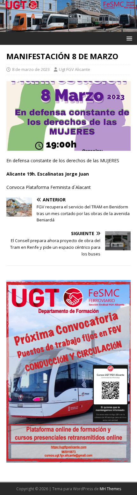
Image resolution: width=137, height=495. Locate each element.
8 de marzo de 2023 (31, 69)
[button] (128, 38)
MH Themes (110, 489)
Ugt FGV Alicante (74, 69)
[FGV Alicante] (68, 28)
